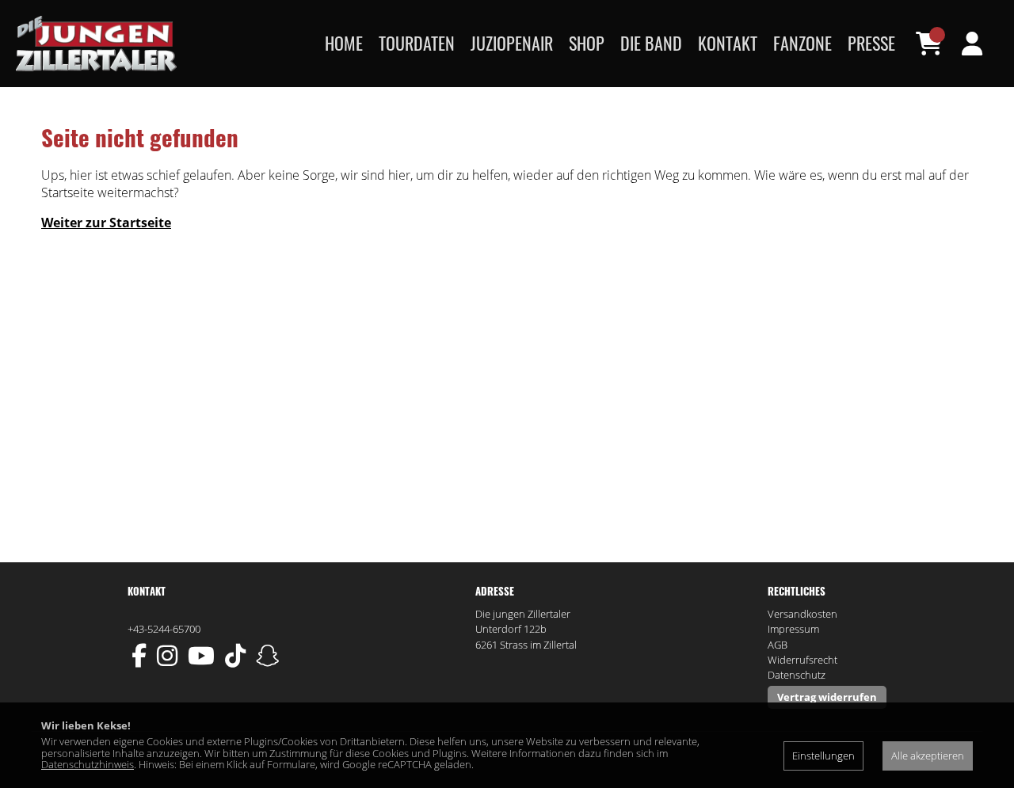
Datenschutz (796, 675)
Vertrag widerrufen (827, 697)
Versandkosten (802, 614)
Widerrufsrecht (802, 660)
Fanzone (802, 42)
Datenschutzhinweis (87, 764)
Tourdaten (417, 42)
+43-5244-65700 (164, 629)
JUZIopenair (512, 42)
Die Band (651, 42)
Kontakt (727, 42)
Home (344, 42)
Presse (871, 42)
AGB (777, 645)
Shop (586, 42)
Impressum (793, 629)
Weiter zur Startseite (106, 222)
